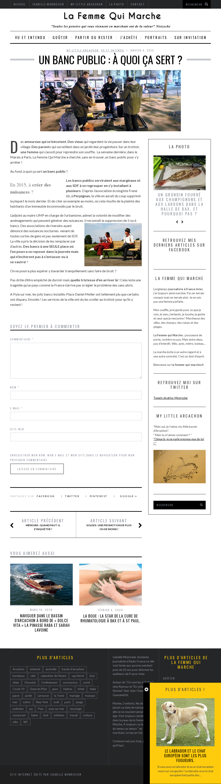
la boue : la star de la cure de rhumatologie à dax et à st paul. (110, 618)
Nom (14, 387)
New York (42, 702)
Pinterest (98, 496)
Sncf (45, 715)
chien (16, 682)
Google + (128, 496)
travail (74, 715)
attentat (35, 669)
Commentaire (22, 339)
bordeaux (19, 676)
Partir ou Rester (94, 37)
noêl (56, 702)
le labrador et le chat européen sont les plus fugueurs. (185, 755)
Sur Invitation (190, 37)
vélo (15, 722)
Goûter (60, 37)
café (32, 676)
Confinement (49, 682)
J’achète (129, 37)
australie (51, 669)
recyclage (76, 708)
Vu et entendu (30, 37)
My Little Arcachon (83, 50)
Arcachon (18, 669)
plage (79, 702)
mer (15, 702)
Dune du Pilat (38, 689)
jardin (28, 695)
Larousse (43, 695)
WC (25, 722)
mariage (74, 695)
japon (16, 695)
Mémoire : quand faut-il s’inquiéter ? (43, 524)
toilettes (59, 715)
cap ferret (78, 676)
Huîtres (67, 689)
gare (55, 689)
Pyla (40, 708)
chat (92, 676)
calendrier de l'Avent (53, 676)
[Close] (146, 689)
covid (86, 682)
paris (67, 702)
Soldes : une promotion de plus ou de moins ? (108, 524)
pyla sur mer (56, 708)
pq (31, 708)
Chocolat (30, 682)
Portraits (156, 37)
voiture (87, 715)
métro (27, 702)
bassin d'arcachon (73, 669)
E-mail (16, 408)
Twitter (72, 496)
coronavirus (70, 682)
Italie (93, 689)
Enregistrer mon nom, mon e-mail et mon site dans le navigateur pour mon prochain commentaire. (72, 457)
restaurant (19, 715)
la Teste (59, 695)
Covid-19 (19, 689)
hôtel (81, 689)
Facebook (46, 496)
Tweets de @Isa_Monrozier (170, 398)
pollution (18, 708)
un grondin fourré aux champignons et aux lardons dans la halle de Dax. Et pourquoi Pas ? (179, 204)
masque (90, 695)
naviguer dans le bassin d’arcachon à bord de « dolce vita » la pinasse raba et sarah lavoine (41, 623)
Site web (17, 429)
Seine (34, 715)
